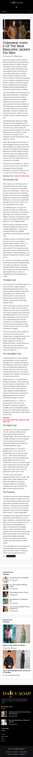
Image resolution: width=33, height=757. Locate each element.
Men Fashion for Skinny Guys (19, 176)
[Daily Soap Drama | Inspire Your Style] (16, 693)
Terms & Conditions (13, 754)
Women (15, 648)
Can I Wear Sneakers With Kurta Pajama (18, 585)
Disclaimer (22, 754)
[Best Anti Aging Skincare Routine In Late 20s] (4, 722)
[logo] (16, 3)
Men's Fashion (19, 56)
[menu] (16, 7)
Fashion (3, 734)
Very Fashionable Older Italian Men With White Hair (16, 420)
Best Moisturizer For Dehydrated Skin (19, 600)
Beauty (3, 738)
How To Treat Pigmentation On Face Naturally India (19, 607)
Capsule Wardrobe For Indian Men (19, 578)
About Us (8, 752)
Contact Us (15, 752)
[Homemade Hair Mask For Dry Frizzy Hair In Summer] (4, 714)
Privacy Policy (23, 752)
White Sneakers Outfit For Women (19, 592)
